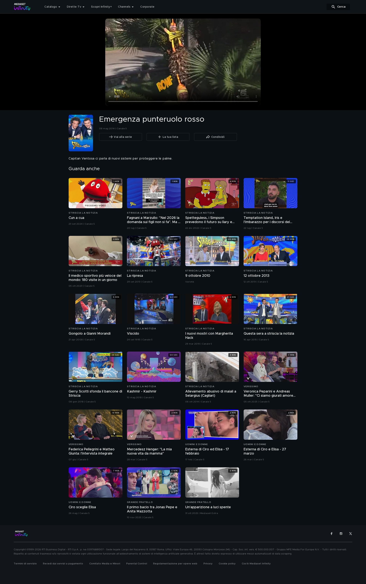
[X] (350, 533)
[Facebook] (331, 533)
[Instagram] (341, 533)
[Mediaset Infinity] (22, 7)
